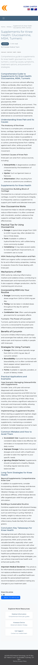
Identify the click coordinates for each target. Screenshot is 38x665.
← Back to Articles (10, 597)
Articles (9, 27)
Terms (15, 661)
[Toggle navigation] (3, 18)
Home (3, 27)
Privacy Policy (22, 661)
